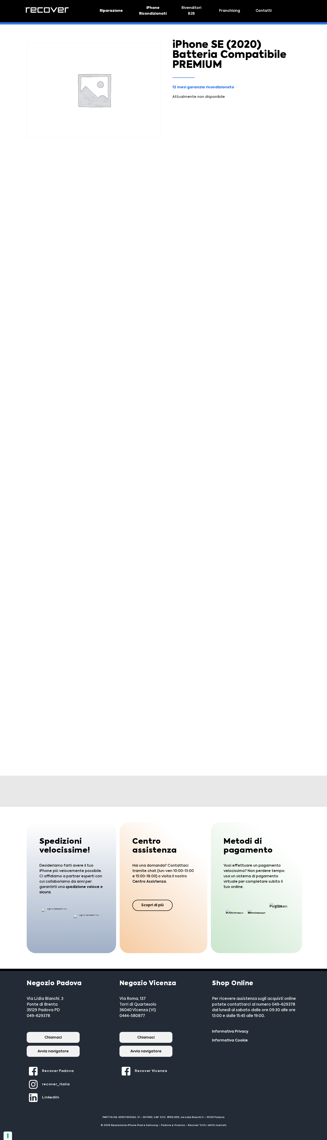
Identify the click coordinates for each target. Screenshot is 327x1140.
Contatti (264, 11)
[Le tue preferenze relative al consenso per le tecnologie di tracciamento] (8, 1136)
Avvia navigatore (53, 1051)
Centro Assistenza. (149, 882)
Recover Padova (58, 1071)
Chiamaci (53, 1037)
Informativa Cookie (230, 1040)
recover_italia (56, 1084)
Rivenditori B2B (191, 11)
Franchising (229, 11)
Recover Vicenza (151, 1071)
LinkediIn (50, 1097)
